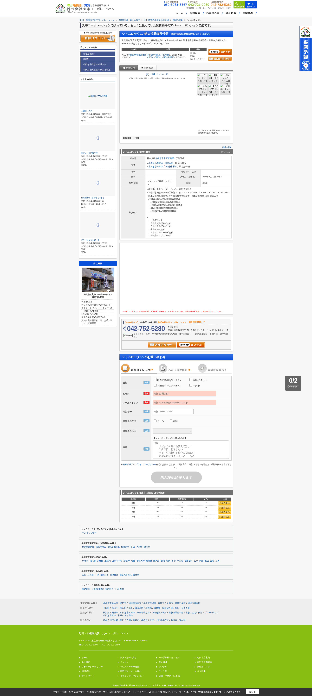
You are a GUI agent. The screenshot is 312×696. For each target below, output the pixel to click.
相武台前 (166, 55)
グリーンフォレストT (90, 240)
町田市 (123, 603)
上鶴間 (107, 561)
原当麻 (90, 575)
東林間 (85, 561)
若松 (163, 561)
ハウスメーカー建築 (129, 666)
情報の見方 (227, 147)
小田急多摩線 (110, 615)
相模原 (148, 608)
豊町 (212, 561)
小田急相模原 (168, 57)
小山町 (106, 608)
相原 (177, 608)
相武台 (93, 561)
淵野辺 (136, 620)
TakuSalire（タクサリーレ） (93, 198)
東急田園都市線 (176, 612)
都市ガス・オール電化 (130, 671)
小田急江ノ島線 (159, 612)
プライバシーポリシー (145, 464)
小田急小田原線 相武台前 (94, 64)
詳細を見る (225, 503)
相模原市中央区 (128, 547)
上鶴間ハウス (86, 111)
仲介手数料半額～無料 (169, 657)
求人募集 (201, 671)
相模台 (149, 561)
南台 (133, 561)
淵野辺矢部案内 (204, 662)
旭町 (217, 561)
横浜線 (106, 612)
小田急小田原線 (154, 55)
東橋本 (115, 608)
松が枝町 (188, 561)
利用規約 (127, 464)
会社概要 (86, 662)
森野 (131, 608)
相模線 (115, 612)
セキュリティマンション (131, 676)
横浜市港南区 (88, 547)
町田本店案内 (203, 657)
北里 (207, 561)
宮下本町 (185, 608)
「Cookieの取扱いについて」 (210, 692)
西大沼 (156, 561)
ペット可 (124, 662)
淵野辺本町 (168, 608)
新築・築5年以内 (128, 657)
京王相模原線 (143, 612)
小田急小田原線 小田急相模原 (96, 69)
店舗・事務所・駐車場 (169, 676)
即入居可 (163, 662)
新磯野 (143, 55)
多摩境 (174, 620)
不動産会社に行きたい (169, 385)
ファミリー (164, 671)
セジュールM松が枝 (89, 153)
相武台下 (104, 575)
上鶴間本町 (117, 561)
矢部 (152, 620)
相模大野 (140, 561)
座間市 (147, 547)
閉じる (252, 691)
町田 (122, 620)
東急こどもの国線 (194, 612)
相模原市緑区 (113, 547)
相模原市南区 (135, 55)
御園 (201, 561)
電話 (175, 421)
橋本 (105, 620)
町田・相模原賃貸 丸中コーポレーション (103, 633)
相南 (168, 561)
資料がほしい (200, 380)
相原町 (123, 608)
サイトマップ (88, 676)
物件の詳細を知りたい (169, 380)
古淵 (84, 575)
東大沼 (180, 561)
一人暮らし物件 (89, 533)
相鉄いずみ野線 (125, 615)
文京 (196, 561)
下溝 (173, 561)
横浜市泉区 (101, 547)
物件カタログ (203, 666)
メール (160, 421)
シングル (163, 666)
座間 (122, 589)
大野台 (100, 561)
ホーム (85, 657)
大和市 (139, 547)
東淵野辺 (139, 608)
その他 (196, 385)
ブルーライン (211, 612)
